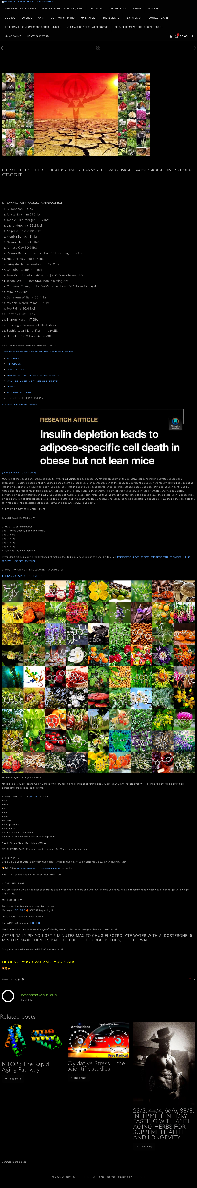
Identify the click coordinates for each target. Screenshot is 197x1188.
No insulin (14, 364)
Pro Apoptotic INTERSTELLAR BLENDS (33, 375)
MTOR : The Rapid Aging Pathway (25, 1067)
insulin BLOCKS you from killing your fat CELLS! (37, 352)
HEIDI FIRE (19, 910)
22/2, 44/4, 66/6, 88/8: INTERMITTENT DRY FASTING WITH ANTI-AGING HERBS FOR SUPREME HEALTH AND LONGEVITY (163, 1124)
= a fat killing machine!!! (19, 404)
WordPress (139, 1176)
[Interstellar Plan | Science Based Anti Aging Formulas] (27, 2)
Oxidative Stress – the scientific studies (96, 1066)
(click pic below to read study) (19, 472)
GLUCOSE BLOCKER (19, 392)
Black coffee (16, 370)
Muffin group (83, 1176)
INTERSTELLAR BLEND (39, 995)
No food (13, 358)
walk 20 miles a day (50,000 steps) (34, 381)
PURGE (11, 387)
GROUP (33, 796)
